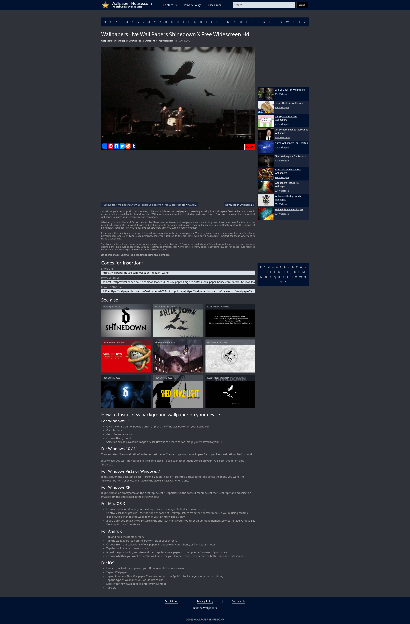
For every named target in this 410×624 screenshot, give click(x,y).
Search (302, 4)
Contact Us (170, 5)
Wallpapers (106, 40)
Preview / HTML (110, 278)
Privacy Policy (192, 5)
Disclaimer (214, 5)
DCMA (250, 147)
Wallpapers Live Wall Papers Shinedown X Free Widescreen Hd (147, 40)
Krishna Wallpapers (205, 608)
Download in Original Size (239, 205)
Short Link (107, 268)
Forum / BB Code (111, 287)
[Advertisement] (178, 177)
